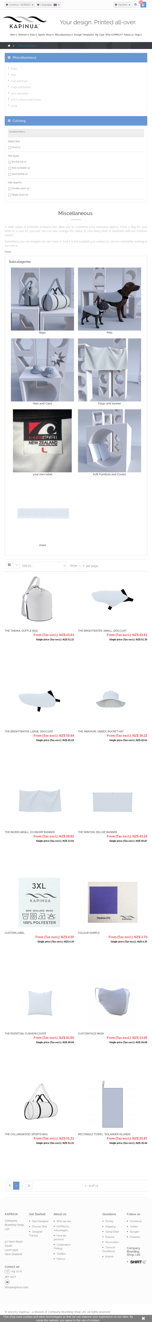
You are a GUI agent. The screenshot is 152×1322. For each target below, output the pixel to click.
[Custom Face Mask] (112, 1002)
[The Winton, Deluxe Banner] (112, 801)
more (14, 105)
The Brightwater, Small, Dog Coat (102, 630)
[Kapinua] (25, 22)
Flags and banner (21, 87)
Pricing (109, 1221)
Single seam (20, 194)
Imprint (109, 1256)
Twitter (134, 1226)
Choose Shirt (39, 1226)
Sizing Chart (112, 1231)
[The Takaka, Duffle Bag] (39, 599)
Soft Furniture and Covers (26, 99)
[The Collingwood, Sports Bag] (39, 1103)
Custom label (15, 932)
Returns (109, 1237)
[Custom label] (39, 902)
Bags (14, 68)
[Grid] (9, 565)
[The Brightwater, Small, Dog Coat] (112, 599)
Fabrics (61, 1258)
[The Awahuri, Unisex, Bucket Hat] (112, 700)
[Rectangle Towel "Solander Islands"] (112, 1103)
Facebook (136, 1221)
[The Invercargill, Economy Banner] (39, 801)
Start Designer (40, 1221)
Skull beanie (20, 174)
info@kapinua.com (16, 1287)
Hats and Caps (19, 81)
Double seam (20, 188)
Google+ (135, 1231)
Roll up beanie (21, 167)
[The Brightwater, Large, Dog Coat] (39, 700)
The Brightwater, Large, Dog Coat (29, 731)
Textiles (61, 1253)
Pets (13, 74)
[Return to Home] (9, 45)
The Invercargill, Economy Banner (30, 832)
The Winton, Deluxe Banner (97, 832)
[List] (16, 565)
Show (73, 565)
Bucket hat (19, 161)
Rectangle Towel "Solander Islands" (104, 1134)
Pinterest (135, 1237)
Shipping (110, 1226)
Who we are (64, 1221)
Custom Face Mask (91, 1033)
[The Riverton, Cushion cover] (39, 1002)
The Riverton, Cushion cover (25, 1033)
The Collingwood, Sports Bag (26, 1134)
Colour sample (89, 932)
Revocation (112, 1242)
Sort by (26, 565)
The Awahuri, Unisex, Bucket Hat (101, 731)
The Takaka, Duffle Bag (21, 630)
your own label (19, 93)
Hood (16, 147)
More (8, 251)
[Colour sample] (112, 902)
